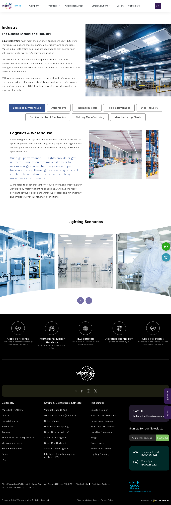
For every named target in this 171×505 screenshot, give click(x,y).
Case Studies (98, 443)
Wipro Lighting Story (12, 410)
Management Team (12, 443)
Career (5, 454)
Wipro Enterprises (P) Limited (15, 484)
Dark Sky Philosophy (101, 432)
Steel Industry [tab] (149, 108)
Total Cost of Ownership (103, 415)
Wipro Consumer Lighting (13, 488)
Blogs (94, 438)
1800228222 (149, 464)
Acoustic (167, 396)
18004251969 (149, 455)
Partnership (8, 426)
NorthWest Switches (101, 484)
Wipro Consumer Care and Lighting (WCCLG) (52, 484)
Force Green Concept (102, 421)
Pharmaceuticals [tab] (87, 108)
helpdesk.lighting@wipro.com (148, 416)
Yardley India (82, 484)
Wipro (31, 488)
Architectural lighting (55, 438)
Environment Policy (12, 449)
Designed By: (147, 500)
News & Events (10, 421)
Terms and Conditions (87, 500)
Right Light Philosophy (103, 426)
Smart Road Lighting (55, 443)
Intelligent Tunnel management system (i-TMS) (60, 455)
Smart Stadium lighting (56, 432)
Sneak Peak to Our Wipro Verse (18, 438)
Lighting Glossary (100, 454)
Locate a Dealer (99, 410)
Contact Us (8, 415)
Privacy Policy (107, 500)
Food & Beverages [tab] (119, 108)
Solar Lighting (51, 421)
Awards (6, 432)
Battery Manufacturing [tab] (90, 117)
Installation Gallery (101, 449)
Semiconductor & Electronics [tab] (48, 117)
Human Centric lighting (56, 426)
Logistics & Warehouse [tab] (27, 108)
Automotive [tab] (58, 108)
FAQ (4, 460)
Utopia (167, 412)
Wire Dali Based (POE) (55, 410)
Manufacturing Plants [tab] (128, 117)
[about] (115, 154)
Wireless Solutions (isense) (60, 415)
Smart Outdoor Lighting (56, 449)
